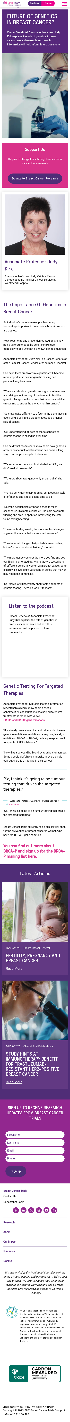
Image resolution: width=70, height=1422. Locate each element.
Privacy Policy (22, 1406)
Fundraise (34, 3)
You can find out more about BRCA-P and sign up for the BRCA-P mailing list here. (34, 851)
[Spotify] (54, 1210)
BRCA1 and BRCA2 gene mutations (24, 720)
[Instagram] (39, 1210)
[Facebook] (16, 1210)
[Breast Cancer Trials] (12, 3)
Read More (14, 969)
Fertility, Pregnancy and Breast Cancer (33, 958)
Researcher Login (13, 1202)
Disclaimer (8, 1406)
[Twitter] (31, 1210)
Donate (48, 3)
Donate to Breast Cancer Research (35, 178)
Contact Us (9, 1196)
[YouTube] (46, 1210)
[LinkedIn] (24, 1210)
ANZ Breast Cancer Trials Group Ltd (45, 1410)
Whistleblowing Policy (43, 1406)
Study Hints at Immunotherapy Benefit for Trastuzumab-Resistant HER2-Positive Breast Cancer (32, 1064)
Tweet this (13, 804)
